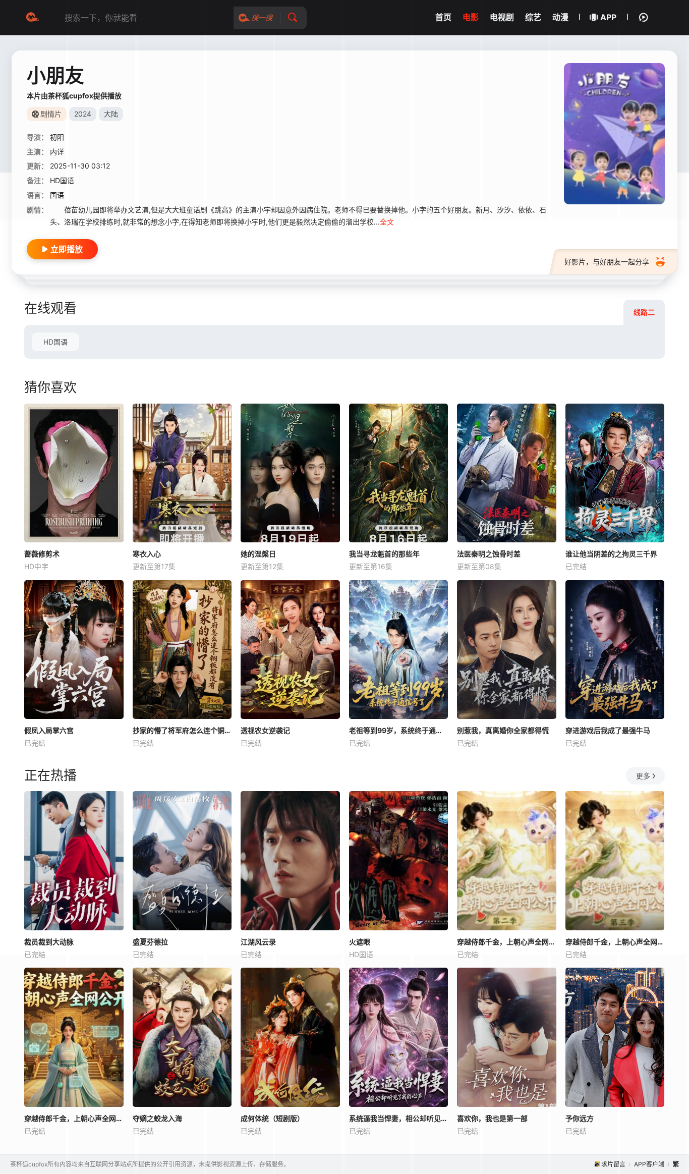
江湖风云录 (258, 941)
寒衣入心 (147, 553)
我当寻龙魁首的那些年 (384, 553)
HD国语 (55, 342)
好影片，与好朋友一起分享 (606, 261)
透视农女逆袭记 (265, 730)
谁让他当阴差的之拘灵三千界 (611, 553)
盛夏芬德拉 (150, 941)
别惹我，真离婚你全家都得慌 (503, 730)
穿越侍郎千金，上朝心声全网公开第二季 (506, 941)
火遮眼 (359, 941)
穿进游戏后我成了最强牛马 (607, 730)
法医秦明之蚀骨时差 (489, 553)
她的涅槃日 (258, 553)
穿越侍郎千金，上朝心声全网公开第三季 (615, 941)
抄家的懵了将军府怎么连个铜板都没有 (182, 730)
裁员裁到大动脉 (49, 941)
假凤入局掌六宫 (49, 730)
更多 (643, 775)
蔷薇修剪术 (42, 553)
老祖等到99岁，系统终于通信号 (398, 730)
